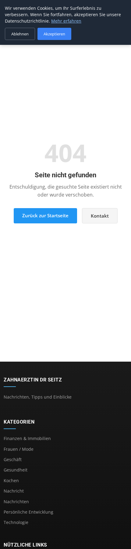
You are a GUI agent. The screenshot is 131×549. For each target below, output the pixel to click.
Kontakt (100, 216)
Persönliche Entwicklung (28, 512)
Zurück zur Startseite (45, 215)
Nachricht (14, 491)
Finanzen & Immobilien (27, 438)
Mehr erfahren (66, 21)
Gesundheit (15, 470)
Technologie (16, 522)
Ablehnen (20, 34)
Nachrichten (16, 501)
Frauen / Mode (19, 449)
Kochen (11, 480)
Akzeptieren (54, 34)
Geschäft (13, 459)
